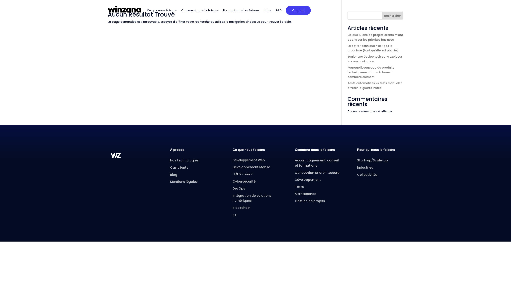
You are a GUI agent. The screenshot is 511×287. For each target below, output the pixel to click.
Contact (298, 10)
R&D (278, 10)
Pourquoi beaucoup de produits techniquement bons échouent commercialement (371, 72)
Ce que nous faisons (162, 10)
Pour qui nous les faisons (241, 10)
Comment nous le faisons (200, 10)
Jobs (267, 10)
